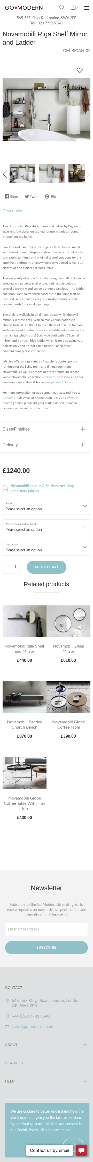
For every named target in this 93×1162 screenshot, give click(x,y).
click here (48, 377)
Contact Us (10, 397)
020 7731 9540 (50, 23)
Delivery (10, 445)
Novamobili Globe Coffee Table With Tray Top (24, 803)
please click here (62, 382)
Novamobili (16, 226)
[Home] (24, 13)
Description (13, 211)
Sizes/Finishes (16, 429)
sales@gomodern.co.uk (32, 1027)
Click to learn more (55, 1130)
